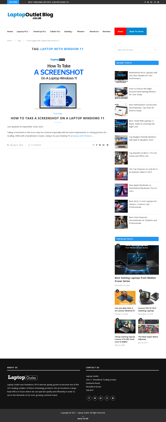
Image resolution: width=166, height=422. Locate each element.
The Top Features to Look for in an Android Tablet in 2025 (143, 170)
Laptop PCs (22, 31)
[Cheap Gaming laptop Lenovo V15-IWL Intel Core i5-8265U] (125, 326)
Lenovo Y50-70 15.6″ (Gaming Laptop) (147, 309)
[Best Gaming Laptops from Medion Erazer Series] (137, 260)
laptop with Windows (83, 135)
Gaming (68, 31)
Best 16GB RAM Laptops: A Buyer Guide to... (49, 2)
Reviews (107, 31)
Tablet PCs (55, 31)
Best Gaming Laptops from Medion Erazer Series (135, 279)
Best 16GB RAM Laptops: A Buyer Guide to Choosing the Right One (142, 123)
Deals (120, 31)
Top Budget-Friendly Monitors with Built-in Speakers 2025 (142, 138)
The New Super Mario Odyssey (148, 338)
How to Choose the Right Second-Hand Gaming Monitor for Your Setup (142, 91)
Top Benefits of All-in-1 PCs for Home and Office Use (143, 154)
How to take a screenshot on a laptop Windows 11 (58, 118)
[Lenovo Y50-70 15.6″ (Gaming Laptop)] (148, 298)
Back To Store (136, 31)
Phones (80, 31)
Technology (57, 114)
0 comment (36, 145)
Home (10, 31)
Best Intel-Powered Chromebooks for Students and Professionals (143, 220)
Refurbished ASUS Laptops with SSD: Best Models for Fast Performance (143, 75)
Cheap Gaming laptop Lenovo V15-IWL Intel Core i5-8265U (125, 339)
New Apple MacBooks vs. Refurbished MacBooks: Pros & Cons (143, 188)
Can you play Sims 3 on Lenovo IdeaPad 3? (125, 309)
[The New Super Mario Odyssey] (148, 326)
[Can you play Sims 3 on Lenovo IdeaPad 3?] (125, 298)
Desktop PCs (39, 31)
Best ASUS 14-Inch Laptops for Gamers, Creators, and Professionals (143, 204)
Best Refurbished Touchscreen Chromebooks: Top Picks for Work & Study (143, 107)
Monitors (94, 31)
